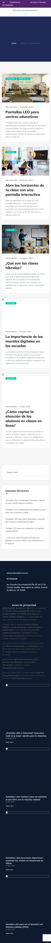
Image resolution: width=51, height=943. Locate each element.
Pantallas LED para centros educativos (22, 114)
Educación (10, 78)
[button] (25, 14)
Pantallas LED (23, 78)
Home (14, 43)
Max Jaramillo (11, 107)
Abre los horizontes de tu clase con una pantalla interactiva (24, 190)
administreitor (11, 258)
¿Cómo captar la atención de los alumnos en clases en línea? (23, 418)
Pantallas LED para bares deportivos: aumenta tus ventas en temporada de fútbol (25, 861)
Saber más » (10, 742)
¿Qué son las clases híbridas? (21, 265)
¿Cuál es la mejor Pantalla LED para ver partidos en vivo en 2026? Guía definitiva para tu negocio (24, 540)
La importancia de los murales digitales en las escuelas (24, 341)
